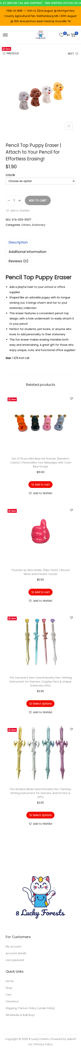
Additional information (27, 251)
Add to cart (38, 200)
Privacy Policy (44, 1044)
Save (8, 48)
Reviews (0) (18, 261)
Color (10, 175)
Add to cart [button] (42, 484)
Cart (8, 995)
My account (13, 946)
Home (10, 981)
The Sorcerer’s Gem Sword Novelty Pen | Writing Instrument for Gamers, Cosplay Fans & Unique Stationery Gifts (40, 681)
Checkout (12, 1001)
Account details (16, 953)
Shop (9, 988)
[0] (61, 35)
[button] (18, 210)
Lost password (15, 960)
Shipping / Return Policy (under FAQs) (30, 1008)
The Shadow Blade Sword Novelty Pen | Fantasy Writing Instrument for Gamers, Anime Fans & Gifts (40, 793)
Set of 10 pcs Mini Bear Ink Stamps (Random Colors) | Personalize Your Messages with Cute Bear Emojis (40, 462)
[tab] (40, 242)
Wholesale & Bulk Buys (20, 1015)
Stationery (38, 225)
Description (18, 242)
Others (26, 225)
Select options (42, 703)
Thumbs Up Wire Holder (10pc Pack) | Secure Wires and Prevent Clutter (40, 572)
